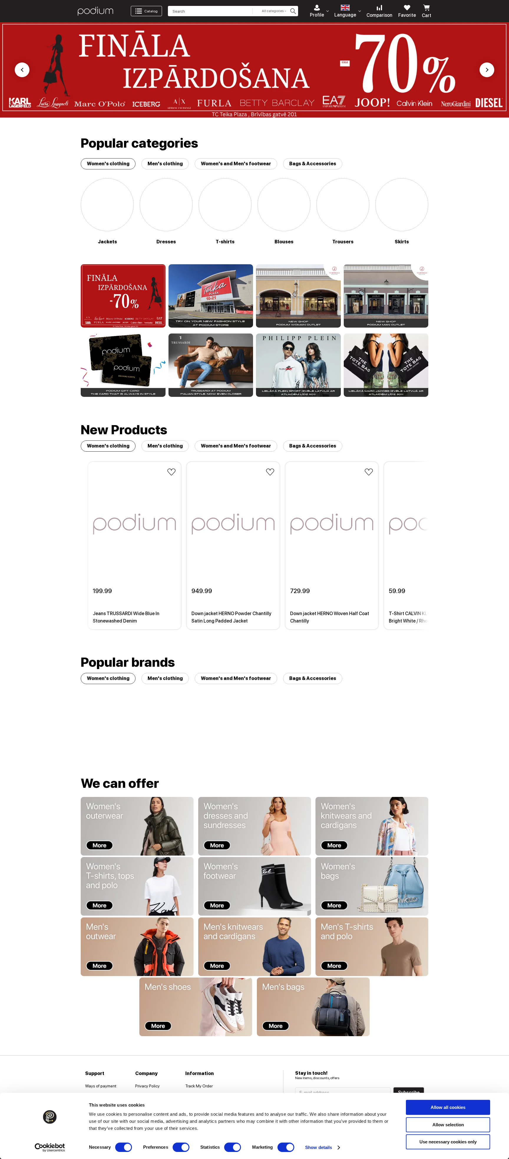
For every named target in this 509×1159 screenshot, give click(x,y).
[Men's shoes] (195, 1007)
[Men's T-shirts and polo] (371, 946)
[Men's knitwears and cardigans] (254, 946)
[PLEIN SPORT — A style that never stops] (298, 365)
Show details (318, 1147)
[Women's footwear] (254, 886)
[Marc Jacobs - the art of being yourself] (386, 365)
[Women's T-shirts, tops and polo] (137, 886)
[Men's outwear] (137, 946)
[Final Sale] (123, 296)
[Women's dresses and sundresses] (254, 826)
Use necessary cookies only (448, 1141)
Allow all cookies (448, 1107)
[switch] (181, 1147)
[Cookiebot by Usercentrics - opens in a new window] (50, 1147)
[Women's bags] (371, 886)
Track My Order (199, 1086)
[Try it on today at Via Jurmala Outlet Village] (298, 296)
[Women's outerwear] (137, 826)
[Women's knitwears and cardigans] (371, 826)
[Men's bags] (313, 1007)
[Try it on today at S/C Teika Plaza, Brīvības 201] (210, 296)
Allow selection (448, 1124)
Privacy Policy (147, 1086)
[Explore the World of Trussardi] (210, 365)
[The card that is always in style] (123, 365)
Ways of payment (100, 1086)
